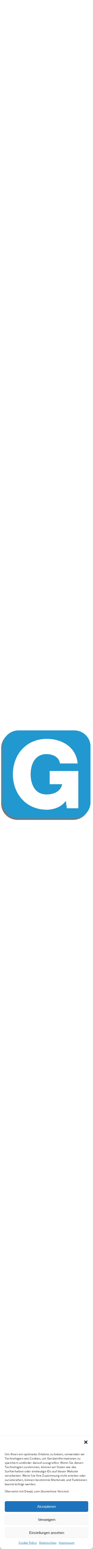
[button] (85, 1442)
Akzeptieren (46, 1506)
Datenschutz (48, 1543)
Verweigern (46, 1520)
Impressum (66, 1543)
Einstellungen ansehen (46, 1533)
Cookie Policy (28, 1543)
